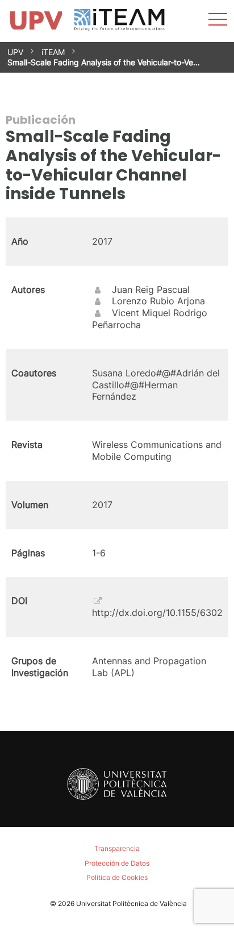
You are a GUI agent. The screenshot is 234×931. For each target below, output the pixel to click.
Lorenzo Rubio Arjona (158, 301)
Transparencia (117, 848)
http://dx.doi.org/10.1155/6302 (157, 612)
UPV (15, 52)
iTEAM (53, 52)
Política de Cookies (117, 877)
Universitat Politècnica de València (131, 903)
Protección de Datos (117, 863)
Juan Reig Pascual (151, 289)
